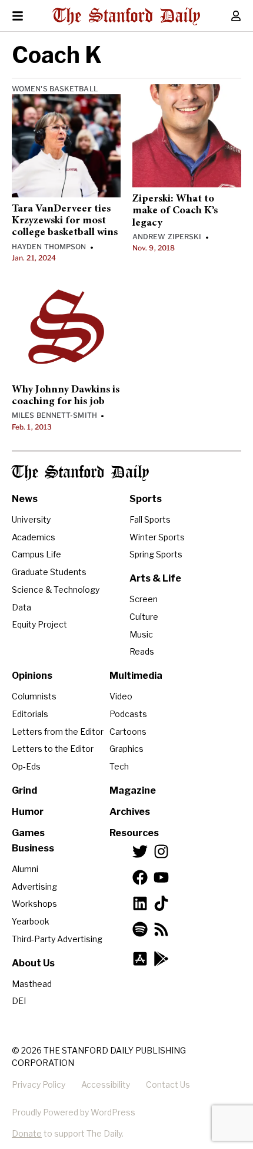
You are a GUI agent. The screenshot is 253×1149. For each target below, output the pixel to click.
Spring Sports (155, 554)
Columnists (34, 696)
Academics (33, 537)
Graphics (126, 749)
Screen (143, 599)
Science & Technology (55, 590)
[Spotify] (140, 929)
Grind (24, 790)
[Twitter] (140, 851)
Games (28, 832)
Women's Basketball (55, 88)
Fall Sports (150, 519)
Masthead (32, 984)
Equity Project (39, 624)
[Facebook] (140, 877)
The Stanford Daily (80, 473)
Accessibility (105, 1084)
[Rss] (161, 929)
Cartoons (128, 732)
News (25, 498)
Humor (28, 811)
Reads (141, 651)
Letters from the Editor (58, 732)
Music (141, 634)
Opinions (32, 675)
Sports (145, 498)
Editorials (30, 714)
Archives (129, 811)
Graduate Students (49, 572)
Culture (143, 617)
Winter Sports (157, 537)
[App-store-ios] (140, 958)
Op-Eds (26, 766)
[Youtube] (161, 877)
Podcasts (128, 714)
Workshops (34, 904)
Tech (119, 766)
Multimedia (135, 675)
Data (21, 607)
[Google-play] (161, 958)
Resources (134, 832)
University (31, 519)
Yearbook (30, 921)
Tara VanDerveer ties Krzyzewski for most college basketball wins (65, 221)
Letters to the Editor (53, 749)
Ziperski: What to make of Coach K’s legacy (175, 211)
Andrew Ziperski (167, 236)
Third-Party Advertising (57, 939)
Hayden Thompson (49, 246)
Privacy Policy (38, 1084)
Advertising (34, 886)
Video (120, 696)
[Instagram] (161, 851)
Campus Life (36, 554)
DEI (19, 1001)
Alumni (25, 869)
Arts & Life (155, 578)
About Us (33, 963)
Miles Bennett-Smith (54, 415)
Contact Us (168, 1084)
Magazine (132, 790)
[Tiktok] (161, 903)
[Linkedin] (140, 903)
